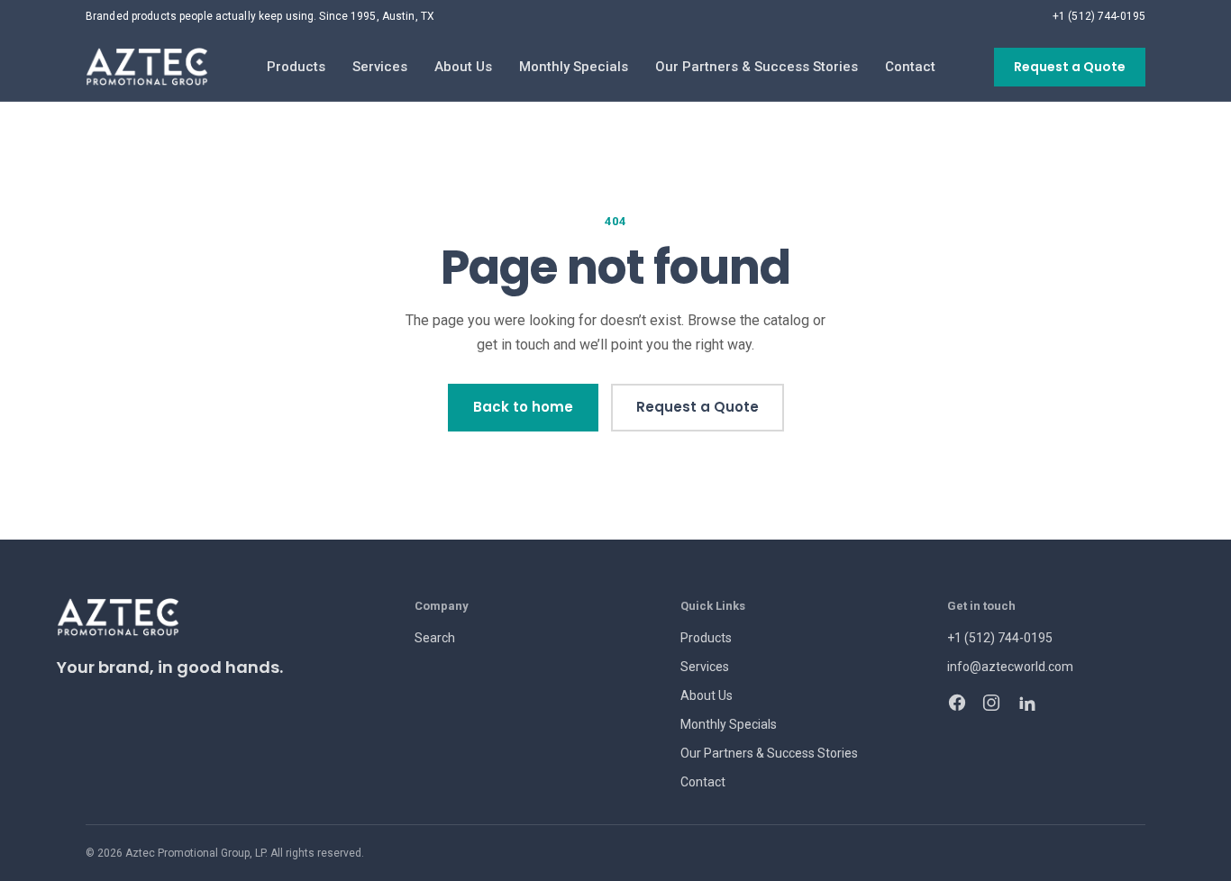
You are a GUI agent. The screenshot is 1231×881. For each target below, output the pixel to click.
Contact (910, 67)
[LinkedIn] (1025, 703)
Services (379, 67)
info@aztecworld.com (1010, 666)
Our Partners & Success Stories (756, 67)
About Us (463, 67)
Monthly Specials (573, 67)
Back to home (523, 406)
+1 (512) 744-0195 (1099, 16)
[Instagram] (991, 703)
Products (296, 67)
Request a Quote (1070, 67)
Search (435, 638)
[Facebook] (957, 703)
